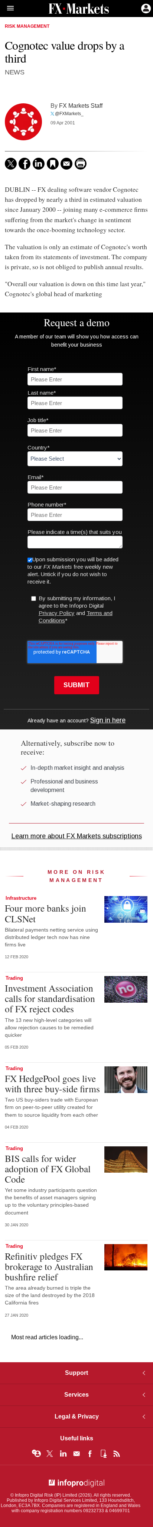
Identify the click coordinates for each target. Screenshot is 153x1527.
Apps (103, 1453)
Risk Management (27, 26)
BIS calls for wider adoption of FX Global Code (48, 1168)
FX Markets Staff (80, 105)
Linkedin (63, 1453)
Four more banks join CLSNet (45, 913)
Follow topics (36, 1453)
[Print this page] (81, 164)
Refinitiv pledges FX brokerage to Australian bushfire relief (49, 1266)
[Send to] (66, 164)
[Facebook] (24, 164)
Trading (14, 978)
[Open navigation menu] (7, 8)
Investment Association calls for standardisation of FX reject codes (50, 998)
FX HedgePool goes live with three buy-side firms (52, 1083)
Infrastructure (21, 898)
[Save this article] (53, 164)
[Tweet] (11, 164)
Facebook (89, 1453)
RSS (116, 1453)
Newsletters (76, 1453)
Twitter (49, 1453)
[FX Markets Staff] (23, 121)
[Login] (145, 7)
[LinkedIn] (39, 164)
